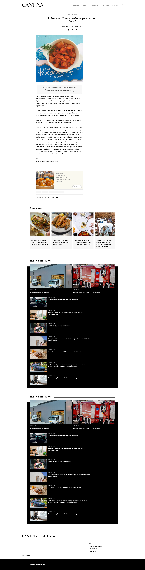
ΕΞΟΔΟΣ (33, 238)
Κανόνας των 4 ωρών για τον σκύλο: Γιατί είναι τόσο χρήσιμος (63, 378)
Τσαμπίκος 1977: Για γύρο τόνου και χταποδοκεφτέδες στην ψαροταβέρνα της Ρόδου (39, 242)
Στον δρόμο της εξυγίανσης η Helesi (39, 292)
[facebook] (68, 30)
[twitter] (76, 30)
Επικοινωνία (93, 549)
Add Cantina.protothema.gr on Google (58, 90)
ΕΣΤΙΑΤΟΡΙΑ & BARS (72, 14)
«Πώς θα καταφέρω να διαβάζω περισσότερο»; (59, 325)
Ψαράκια (52, 192)
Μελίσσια (45, 192)
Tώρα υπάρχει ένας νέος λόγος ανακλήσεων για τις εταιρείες (63, 299)
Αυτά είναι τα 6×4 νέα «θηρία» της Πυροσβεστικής (86, 292)
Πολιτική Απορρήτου (96, 546)
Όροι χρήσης (93, 544)
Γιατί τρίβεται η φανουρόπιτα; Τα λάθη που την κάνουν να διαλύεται (64, 352)
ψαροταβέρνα (59, 192)
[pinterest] (72, 30)
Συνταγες (76, 5)
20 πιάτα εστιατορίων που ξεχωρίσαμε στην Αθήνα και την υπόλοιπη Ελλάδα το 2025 (83, 242)
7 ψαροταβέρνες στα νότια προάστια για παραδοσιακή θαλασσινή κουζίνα (60, 242)
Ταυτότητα (93, 551)
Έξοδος (38, 192)
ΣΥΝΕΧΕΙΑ (76, 186)
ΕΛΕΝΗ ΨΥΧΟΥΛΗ (66, 26)
